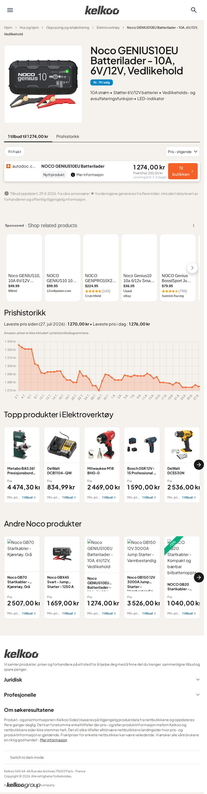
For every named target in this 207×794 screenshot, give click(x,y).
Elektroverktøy (108, 27)
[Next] (199, 465)
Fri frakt (14, 151)
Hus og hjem (29, 27)
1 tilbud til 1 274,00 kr (28, 136)
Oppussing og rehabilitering (67, 27)
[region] (102, 465)
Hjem (8, 27)
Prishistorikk (67, 136)
